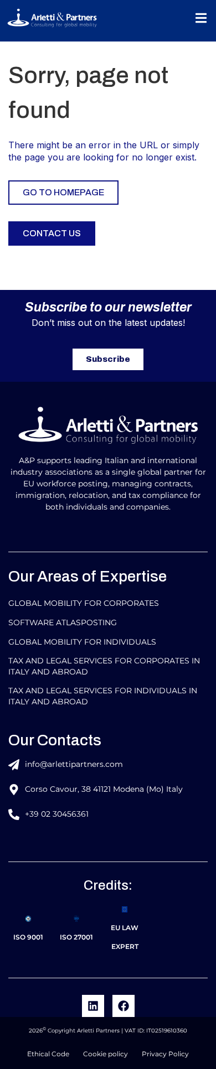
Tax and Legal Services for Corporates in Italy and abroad (104, 666)
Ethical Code (48, 1054)
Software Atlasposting (62, 622)
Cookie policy (105, 1054)
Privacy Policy (165, 1054)
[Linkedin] (93, 1006)
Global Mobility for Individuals (82, 642)
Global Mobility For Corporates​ (83, 603)
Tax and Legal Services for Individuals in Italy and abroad (102, 696)
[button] (200, 18)
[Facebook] (123, 1006)
